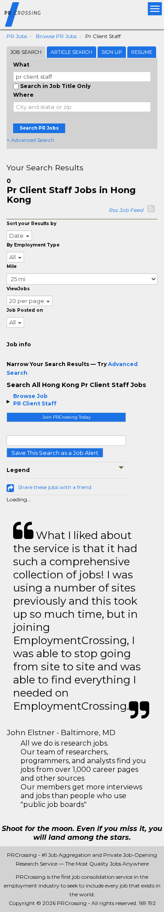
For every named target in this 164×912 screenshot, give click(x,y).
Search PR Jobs (39, 128)
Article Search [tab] (71, 52)
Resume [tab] (141, 52)
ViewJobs (18, 289)
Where (23, 95)
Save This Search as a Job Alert (54, 452)
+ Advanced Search (30, 140)
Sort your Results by (31, 223)
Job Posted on (25, 310)
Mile (12, 266)
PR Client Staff (34, 403)
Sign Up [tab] (111, 52)
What (21, 64)
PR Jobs (17, 36)
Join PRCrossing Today (66, 417)
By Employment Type (33, 245)
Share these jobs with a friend (54, 487)
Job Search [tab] (26, 52)
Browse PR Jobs (56, 36)
